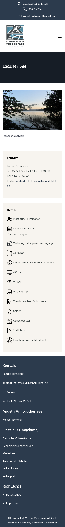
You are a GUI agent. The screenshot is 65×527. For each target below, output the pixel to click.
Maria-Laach (10, 453)
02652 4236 (35, 9)
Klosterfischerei (12, 419)
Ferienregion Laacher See (18, 446)
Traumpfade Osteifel (15, 461)
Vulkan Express (11, 468)
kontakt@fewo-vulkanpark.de (39, 16)
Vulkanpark (9, 476)
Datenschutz (14, 494)
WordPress (38, 522)
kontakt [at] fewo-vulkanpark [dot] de (25, 383)
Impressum (12, 503)
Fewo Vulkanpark (37, 517)
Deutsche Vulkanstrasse (17, 438)
